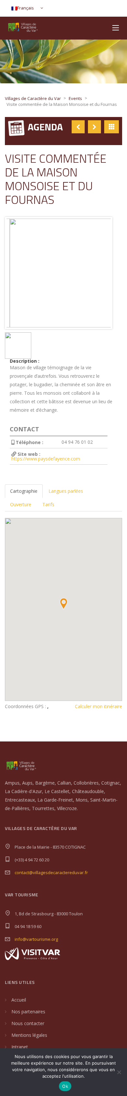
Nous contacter (27, 1023)
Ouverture (20, 504)
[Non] (119, 1072)
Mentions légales (29, 1035)
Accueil (18, 1000)
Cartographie (23, 491)
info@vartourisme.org (36, 939)
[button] (63, 603)
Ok (65, 1086)
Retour (111, 126)
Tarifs (48, 504)
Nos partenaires (28, 1011)
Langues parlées (66, 491)
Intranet (19, 1047)
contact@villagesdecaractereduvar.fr (51, 872)
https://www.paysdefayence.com (45, 459)
